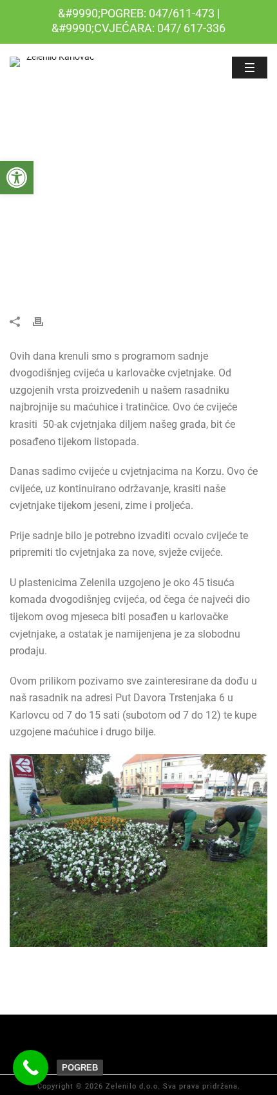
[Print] (44, 320)
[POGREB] (30, 1067)
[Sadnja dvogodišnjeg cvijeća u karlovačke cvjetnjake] (138, 203)
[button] (16, 177)
